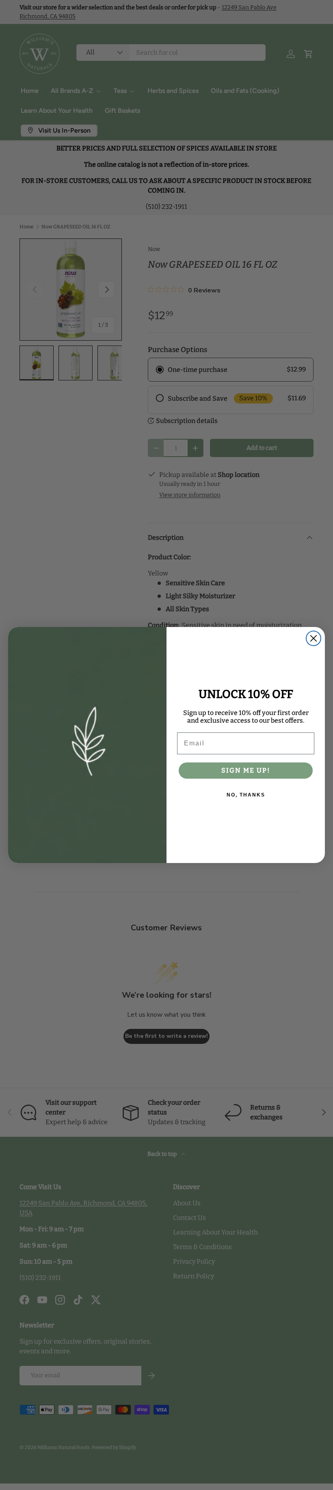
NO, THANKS (246, 795)
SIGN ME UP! (245, 770)
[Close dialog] (313, 638)
